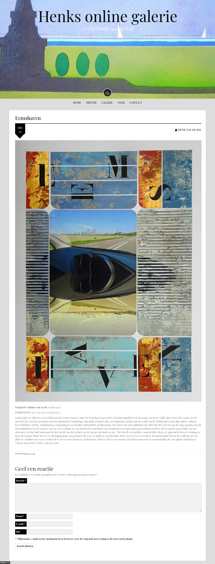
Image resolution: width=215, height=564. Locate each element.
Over (121, 102)
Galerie (107, 102)
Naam (20, 516)
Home (77, 102)
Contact (136, 102)
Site (18, 531)
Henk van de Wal (190, 130)
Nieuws (91, 102)
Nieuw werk (29, 453)
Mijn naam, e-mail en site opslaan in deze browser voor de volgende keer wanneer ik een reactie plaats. (75, 538)
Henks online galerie (107, 16)
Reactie (21, 480)
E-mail (20, 524)
